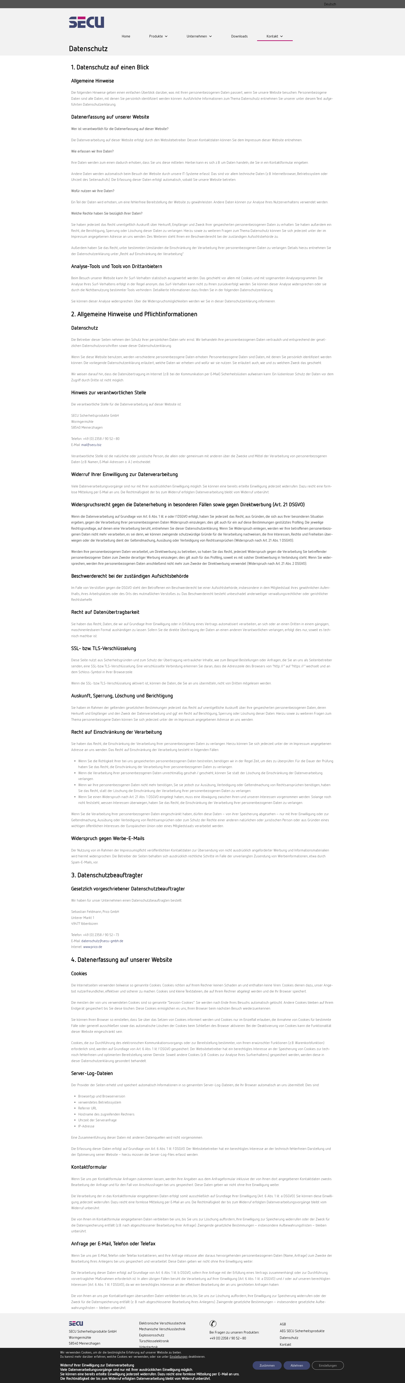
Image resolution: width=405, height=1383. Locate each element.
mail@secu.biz (91, 444)
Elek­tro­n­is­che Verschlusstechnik (162, 1323)
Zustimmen (267, 1365)
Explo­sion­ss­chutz (151, 1335)
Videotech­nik (148, 1347)
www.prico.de (92, 946)
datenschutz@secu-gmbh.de (102, 941)
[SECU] (86, 22)
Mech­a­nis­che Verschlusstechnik (162, 1329)
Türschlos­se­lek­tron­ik (154, 1341)
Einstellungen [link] (179, 1356)
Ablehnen (297, 1365)
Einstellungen (328, 1365)
